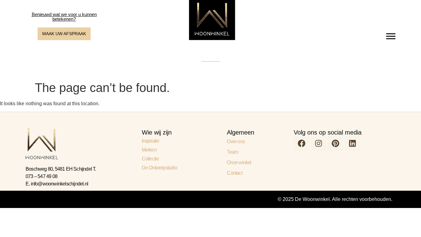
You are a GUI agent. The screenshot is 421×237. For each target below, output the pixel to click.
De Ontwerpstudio (159, 167)
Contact (234, 173)
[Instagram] (318, 143)
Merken (149, 149)
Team (232, 152)
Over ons (236, 141)
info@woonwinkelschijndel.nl (59, 183)
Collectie (150, 158)
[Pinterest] (335, 143)
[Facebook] (301, 143)
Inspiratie (150, 140)
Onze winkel (239, 162)
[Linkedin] (352, 143)
